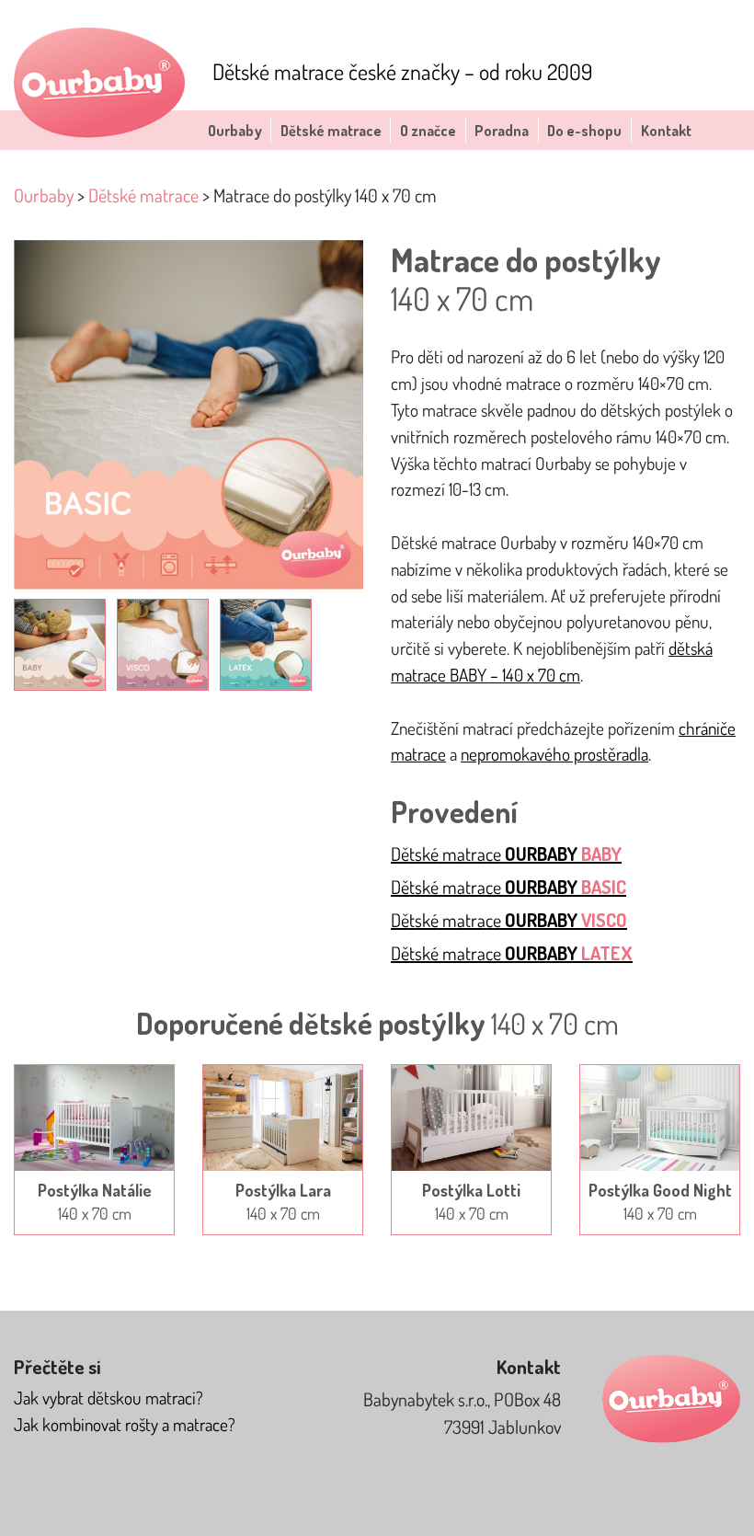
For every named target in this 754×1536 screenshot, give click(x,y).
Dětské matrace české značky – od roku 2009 (402, 71)
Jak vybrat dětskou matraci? (108, 1397)
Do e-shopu (584, 130)
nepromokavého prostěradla (554, 753)
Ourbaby (235, 130)
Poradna (501, 130)
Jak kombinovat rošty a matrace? (124, 1424)
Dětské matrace (331, 130)
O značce (428, 130)
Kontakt (666, 130)
